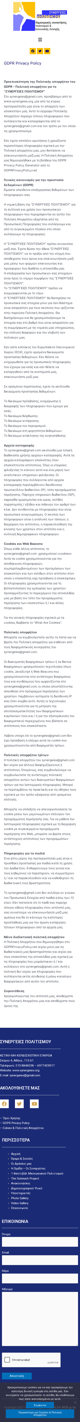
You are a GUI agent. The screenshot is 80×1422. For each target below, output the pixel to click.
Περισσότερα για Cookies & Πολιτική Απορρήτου (40, 1413)
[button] (40, 39)
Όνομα (6, 1234)
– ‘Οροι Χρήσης (10, 1118)
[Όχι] (75, 1402)
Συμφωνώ (40, 1405)
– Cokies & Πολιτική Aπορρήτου (22, 1128)
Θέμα (5, 1271)
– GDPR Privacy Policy (15, 1123)
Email (5, 1252)
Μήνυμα (7, 1289)
